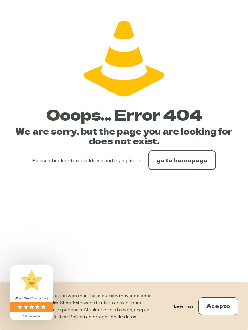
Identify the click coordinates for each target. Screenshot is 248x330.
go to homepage (182, 160)
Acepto (218, 306)
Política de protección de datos (102, 317)
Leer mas (183, 306)
